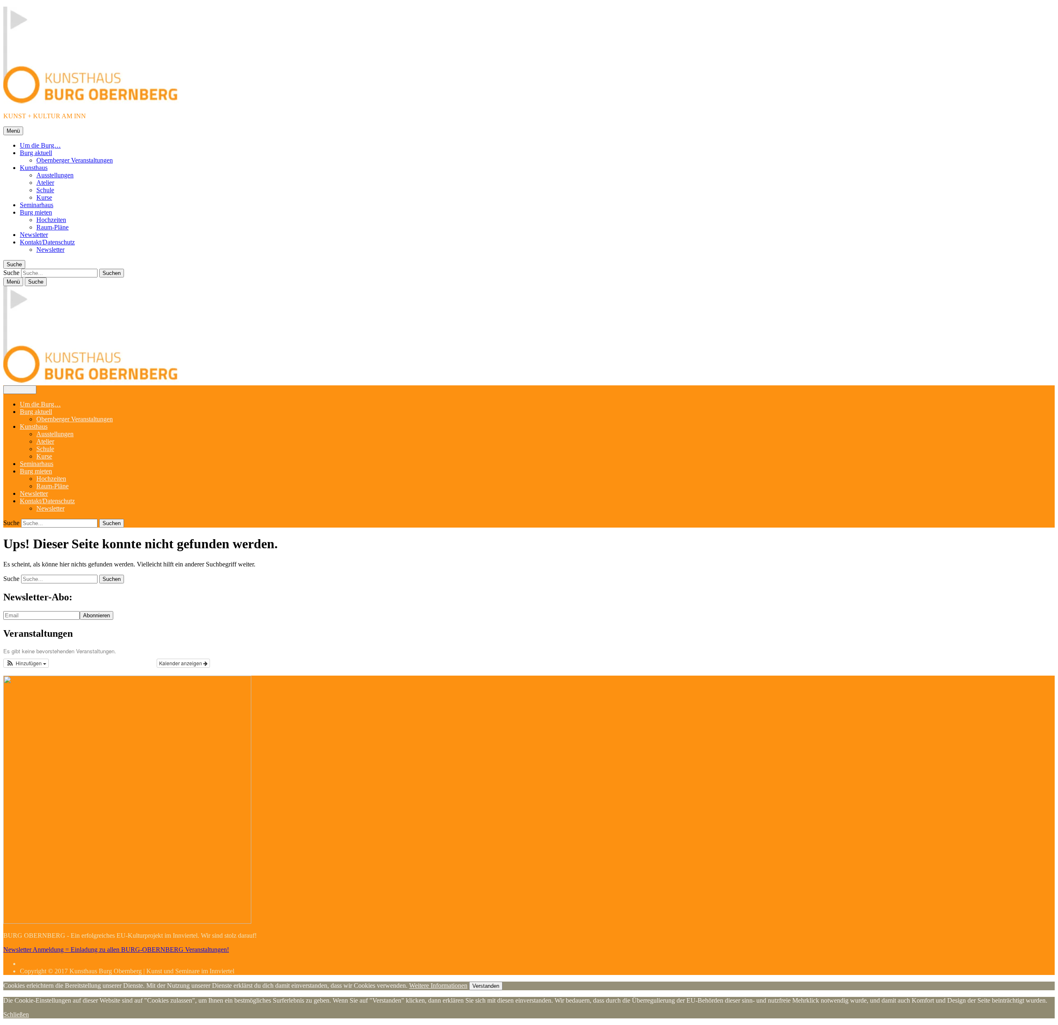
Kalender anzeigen (181, 663)
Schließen (16, 1014)
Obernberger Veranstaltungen (74, 160)
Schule (45, 190)
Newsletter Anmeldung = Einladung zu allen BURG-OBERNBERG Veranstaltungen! (116, 949)
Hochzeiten (51, 219)
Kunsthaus (34, 167)
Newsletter (34, 234)
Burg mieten (36, 212)
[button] (26, 663)
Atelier (45, 182)
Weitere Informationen (438, 985)
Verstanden (485, 986)
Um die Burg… (40, 145)
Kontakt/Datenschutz (47, 242)
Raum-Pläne (52, 227)
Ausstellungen (55, 175)
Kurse (44, 197)
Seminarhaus (36, 204)
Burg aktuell (36, 152)
